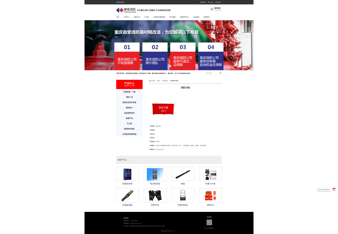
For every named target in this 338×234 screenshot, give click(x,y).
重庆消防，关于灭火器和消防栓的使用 (179, 73)
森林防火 (129, 108)
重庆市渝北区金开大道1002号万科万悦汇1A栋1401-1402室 (147, 226)
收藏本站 (204, 2)
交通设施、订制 (129, 92)
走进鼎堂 (196, 17)
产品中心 (127, 17)
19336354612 (217, 10)
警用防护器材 (129, 129)
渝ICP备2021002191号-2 (168, 231)
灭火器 (146, 17)
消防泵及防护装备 (129, 102)
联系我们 (218, 2)
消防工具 (137, 17)
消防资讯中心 (184, 17)
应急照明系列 (129, 113)
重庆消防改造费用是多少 (159, 73)
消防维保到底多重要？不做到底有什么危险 (138, 73)
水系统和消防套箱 (159, 17)
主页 (117, 17)
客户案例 (173, 17)
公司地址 (211, 2)
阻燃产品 (129, 118)
